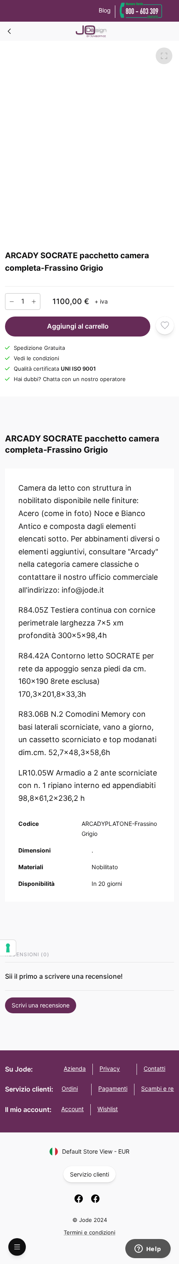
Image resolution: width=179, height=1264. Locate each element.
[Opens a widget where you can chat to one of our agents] (148, 1249)
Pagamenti (112, 1088)
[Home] (9, 31)
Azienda (75, 1068)
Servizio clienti (89, 1174)
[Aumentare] (34, 301)
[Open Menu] (17, 1247)
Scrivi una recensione (41, 1005)
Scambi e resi (159, 1088)
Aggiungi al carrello (78, 326)
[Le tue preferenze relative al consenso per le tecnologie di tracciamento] (8, 948)
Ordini (70, 1088)
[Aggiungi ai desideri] (165, 325)
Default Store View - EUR (95, 1151)
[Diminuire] (11, 301)
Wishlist (107, 1108)
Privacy (109, 1068)
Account (72, 1108)
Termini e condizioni (89, 1232)
